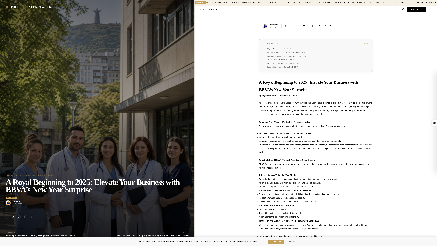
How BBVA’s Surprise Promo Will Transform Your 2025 (286, 56)
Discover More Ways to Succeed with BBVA (282, 67)
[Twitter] (13, 217)
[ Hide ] (366, 43)
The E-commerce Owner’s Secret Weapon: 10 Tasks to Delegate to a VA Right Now (346, 2)
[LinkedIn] (19, 217)
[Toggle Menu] (7, 7)
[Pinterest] (24, 217)
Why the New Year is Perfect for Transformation (284, 49)
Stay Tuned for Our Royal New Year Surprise (283, 63)
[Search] (403, 9)
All (202, 9)
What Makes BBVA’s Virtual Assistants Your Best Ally (286, 52)
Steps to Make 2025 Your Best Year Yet (280, 60)
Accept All (275, 241)
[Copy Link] (30, 217)
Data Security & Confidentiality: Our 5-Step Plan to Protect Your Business (236, 2)
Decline (292, 241)
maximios (16, 201)
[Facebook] (8, 217)
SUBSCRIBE (416, 9)
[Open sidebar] (430, 9)
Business (213, 9)
